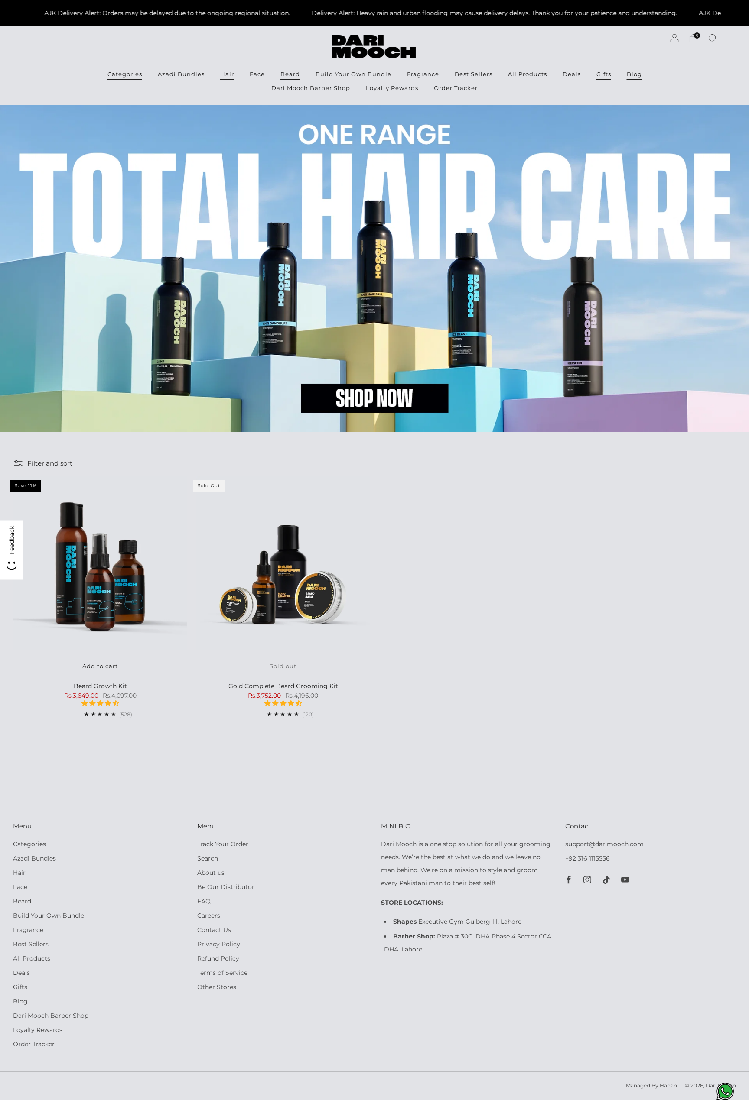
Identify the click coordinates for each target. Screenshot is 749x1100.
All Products (527, 74)
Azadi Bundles (181, 74)
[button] (100, 703)
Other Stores (216, 987)
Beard (290, 74)
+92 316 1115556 (587, 858)
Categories (124, 74)
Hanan (668, 1086)
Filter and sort (49, 463)
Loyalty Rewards (392, 87)
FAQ (204, 901)
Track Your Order (222, 844)
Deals (572, 74)
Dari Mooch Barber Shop (310, 87)
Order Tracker (456, 87)
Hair (227, 74)
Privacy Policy (218, 944)
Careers (208, 915)
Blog (634, 74)
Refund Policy (218, 958)
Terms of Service (222, 973)
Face (257, 74)
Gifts (603, 74)
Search (207, 858)
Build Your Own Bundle (353, 74)
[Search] (712, 38)
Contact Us (214, 930)
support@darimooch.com (604, 844)
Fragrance (423, 74)
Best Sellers (473, 74)
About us (211, 873)
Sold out (283, 666)
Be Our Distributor (225, 887)
